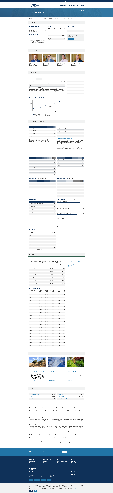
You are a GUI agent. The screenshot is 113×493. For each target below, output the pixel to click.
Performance (43, 18)
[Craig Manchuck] (63, 58)
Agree (35, 490)
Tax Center (31, 469)
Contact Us (31, 471)
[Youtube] (74, 474)
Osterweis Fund (31, 462)
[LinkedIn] (72, 474)
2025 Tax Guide (70, 266)
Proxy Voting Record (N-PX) (63, 398)
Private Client (75, 5)
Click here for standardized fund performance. (64, 138)
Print (83, 10)
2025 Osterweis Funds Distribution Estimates (75, 261)
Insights (70, 5)
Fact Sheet (32, 392)
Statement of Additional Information (64, 392)
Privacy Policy (76, 488)
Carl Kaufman (32, 63)
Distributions (57, 18)
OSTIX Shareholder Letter (35, 394)
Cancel (31, 490)
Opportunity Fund (32, 461)
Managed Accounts (63, 5)
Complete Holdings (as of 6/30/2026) (64, 222)
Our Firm (82, 5)
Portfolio (50, 18)
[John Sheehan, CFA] (77, 58)
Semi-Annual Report (62, 396)
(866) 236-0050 (43, 475)
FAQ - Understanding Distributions (73, 262)
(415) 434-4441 (52, 475)
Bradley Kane (46, 63)
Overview (31, 18)
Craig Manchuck (61, 63)
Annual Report (61, 394)
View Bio (31, 67)
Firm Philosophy (73, 462)
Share (79, 10)
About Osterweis (73, 461)
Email (30, 476)
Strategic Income (45, 462)
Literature (70, 18)
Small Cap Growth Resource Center (62, 461)
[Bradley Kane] (49, 58)
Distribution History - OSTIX (72, 264)
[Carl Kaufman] (35, 58)
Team (37, 18)
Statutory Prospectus (34, 398)
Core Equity (45, 461)
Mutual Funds (55, 5)
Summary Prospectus (71, 31)
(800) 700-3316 (31, 475)
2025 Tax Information (71, 265)
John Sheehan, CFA (75, 63)
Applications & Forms (32, 468)
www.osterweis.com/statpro (45, 421)
